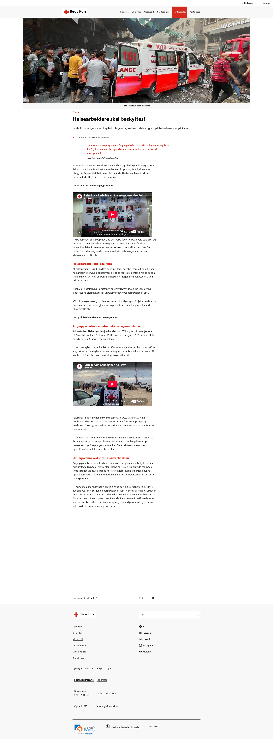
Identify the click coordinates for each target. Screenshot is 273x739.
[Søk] (197, 614)
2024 (76, 112)
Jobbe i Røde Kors (106, 693)
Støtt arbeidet (180, 12)
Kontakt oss (195, 12)
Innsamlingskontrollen (130, 727)
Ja (143, 598)
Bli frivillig (136, 12)
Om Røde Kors (163, 12)
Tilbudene (124, 12)
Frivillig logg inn (247, 3)
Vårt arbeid (149, 12)
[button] (85, 729)
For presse (102, 679)
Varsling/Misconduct (107, 706)
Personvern (154, 726)
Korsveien (266, 3)
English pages (104, 668)
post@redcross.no (84, 679)
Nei (154, 598)
